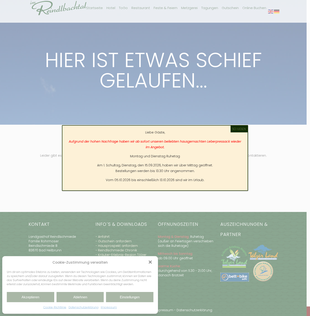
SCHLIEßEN (239, 129)
